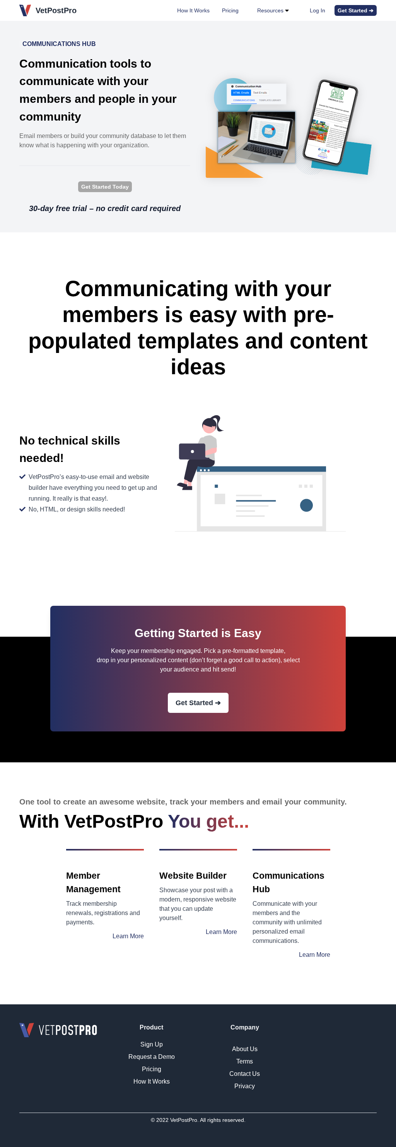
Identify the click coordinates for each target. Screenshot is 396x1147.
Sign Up (151, 1044)
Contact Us (244, 1073)
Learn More (128, 936)
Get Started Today (105, 187)
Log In (317, 10)
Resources (270, 10)
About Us (245, 1049)
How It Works (193, 10)
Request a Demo (151, 1056)
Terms (244, 1061)
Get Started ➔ (356, 10)
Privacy (244, 1086)
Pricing (230, 10)
